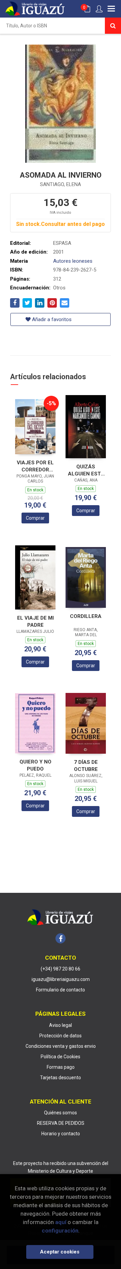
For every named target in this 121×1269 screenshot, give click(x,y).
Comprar (35, 518)
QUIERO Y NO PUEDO (35, 765)
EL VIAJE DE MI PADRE (35, 621)
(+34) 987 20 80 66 (60, 969)
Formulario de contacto (60, 989)
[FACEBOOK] (60, 938)
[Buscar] (113, 26)
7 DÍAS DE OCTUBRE (86, 765)
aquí (60, 1222)
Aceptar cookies (59, 1252)
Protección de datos (60, 1035)
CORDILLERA (86, 616)
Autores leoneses (72, 261)
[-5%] (35, 426)
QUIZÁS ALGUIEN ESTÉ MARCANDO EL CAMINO (85, 470)
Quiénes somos (60, 1112)
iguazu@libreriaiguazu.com (61, 979)
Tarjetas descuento (60, 1077)
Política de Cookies (60, 1056)
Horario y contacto (60, 1133)
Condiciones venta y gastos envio (61, 1046)
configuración (60, 1230)
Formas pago (61, 1067)
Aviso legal (60, 1025)
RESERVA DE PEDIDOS (60, 1123)
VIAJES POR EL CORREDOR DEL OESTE (35, 466)
